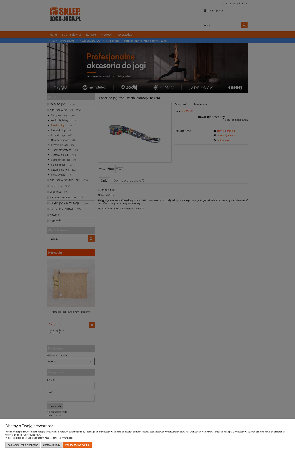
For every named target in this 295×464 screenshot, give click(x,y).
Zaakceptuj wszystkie (77, 444)
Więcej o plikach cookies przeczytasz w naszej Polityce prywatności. (39, 437)
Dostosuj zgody (51, 444)
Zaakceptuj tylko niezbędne (23, 444)
